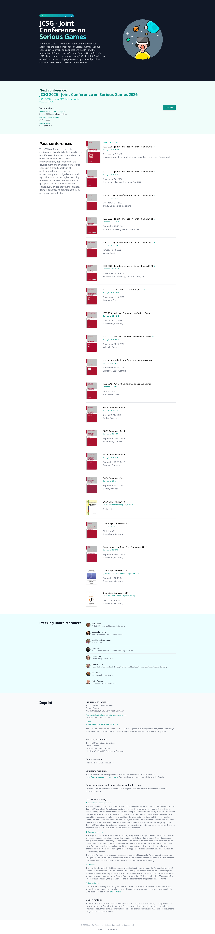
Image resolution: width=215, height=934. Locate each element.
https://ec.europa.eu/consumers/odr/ (102, 777)
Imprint (101, 929)
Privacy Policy (114, 892)
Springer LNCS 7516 (110, 550)
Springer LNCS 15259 (111, 174)
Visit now (169, 107)
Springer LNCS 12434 (111, 269)
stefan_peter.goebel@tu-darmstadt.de (102, 724)
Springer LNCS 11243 (111, 316)
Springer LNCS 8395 (110, 526)
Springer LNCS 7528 (110, 457)
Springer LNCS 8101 (110, 434)
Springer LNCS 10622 (111, 339)
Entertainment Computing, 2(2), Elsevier (118, 505)
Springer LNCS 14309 (111, 198)
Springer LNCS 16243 (111, 149)
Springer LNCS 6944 (110, 481)
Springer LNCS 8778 (110, 410)
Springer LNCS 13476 (111, 222)
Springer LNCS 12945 (111, 245)
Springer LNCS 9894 (110, 363)
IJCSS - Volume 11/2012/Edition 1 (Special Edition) (121, 573)
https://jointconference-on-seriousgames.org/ (57, 16)
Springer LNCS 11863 (111, 292)
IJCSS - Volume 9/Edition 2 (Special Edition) (119, 596)
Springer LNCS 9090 (110, 387)
